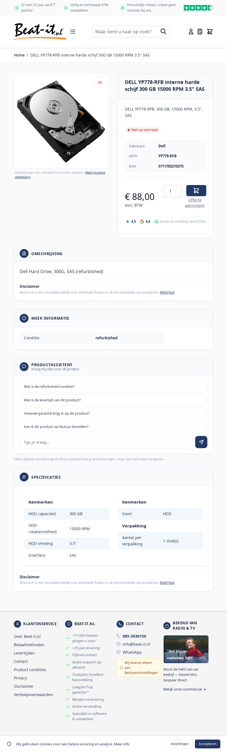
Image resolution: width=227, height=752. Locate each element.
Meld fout (167, 292)
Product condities (30, 669)
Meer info (122, 743)
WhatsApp (132, 652)
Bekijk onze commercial (182, 689)
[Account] (191, 31)
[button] (61, 121)
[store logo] (40, 31)
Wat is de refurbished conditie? (49, 386)
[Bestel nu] (196, 190)
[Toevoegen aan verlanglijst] (99, 82)
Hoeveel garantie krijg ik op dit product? (57, 413)
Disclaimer (23, 686)
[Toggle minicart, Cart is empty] (209, 31)
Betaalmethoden (29, 644)
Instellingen (180, 743)
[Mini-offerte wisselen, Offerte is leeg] (199, 31)
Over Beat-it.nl (27, 636)
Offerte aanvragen (195, 202)
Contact (21, 661)
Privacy (20, 678)
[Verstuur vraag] (201, 442)
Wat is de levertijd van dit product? (52, 399)
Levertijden (24, 653)
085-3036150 (134, 636)
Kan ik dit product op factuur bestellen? (56, 426)
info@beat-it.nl (136, 644)
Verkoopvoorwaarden (33, 694)
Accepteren (207, 743)
